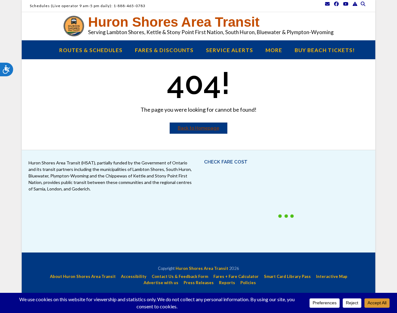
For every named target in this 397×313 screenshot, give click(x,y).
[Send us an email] (327, 4)
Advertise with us (161, 283)
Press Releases (199, 283)
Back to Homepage (198, 128)
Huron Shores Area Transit (174, 22)
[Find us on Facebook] (336, 4)
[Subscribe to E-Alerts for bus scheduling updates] (354, 4)
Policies (248, 283)
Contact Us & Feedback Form (180, 277)
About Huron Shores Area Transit (83, 277)
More (273, 50)
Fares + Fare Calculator (236, 277)
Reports (227, 283)
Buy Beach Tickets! (325, 50)
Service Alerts (229, 50)
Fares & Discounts (164, 50)
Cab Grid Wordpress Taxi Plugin (320, 184)
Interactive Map (331, 277)
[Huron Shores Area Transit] (75, 26)
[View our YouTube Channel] (345, 4)
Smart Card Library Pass (287, 277)
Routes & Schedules (91, 50)
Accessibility (133, 277)
